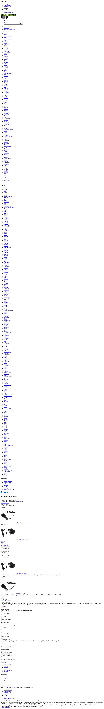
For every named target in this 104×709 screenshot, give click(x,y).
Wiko (5, 473)
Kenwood (6, 250)
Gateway (6, 383)
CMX (5, 367)
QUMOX (6, 224)
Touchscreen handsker (9, 207)
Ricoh (5, 448)
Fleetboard (6, 327)
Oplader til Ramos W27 (22, 539)
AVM (5, 291)
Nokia (5, 427)
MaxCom (6, 281)
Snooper (6, 255)
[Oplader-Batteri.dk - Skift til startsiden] (9, 18)
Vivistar (5, 215)
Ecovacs (6, 232)
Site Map (6, 671)
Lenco (5, 412)
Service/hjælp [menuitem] (7, 7)
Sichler (5, 235)
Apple (5, 346)
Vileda (5, 229)
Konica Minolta (7, 408)
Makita (5, 319)
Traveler (6, 469)
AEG (5, 213)
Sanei (5, 452)
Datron (5, 192)
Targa (5, 203)
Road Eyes (6, 262)
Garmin (5, 382)
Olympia (6, 283)
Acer (5, 334)
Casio (5, 364)
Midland (6, 254)
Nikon (5, 426)
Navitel (5, 265)
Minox (5, 422)
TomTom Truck (7, 466)
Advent (5, 186)
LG (4, 414)
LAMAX (6, 253)
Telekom (6, 244)
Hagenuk (6, 269)
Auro (5, 273)
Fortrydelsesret (7, 6)
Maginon (6, 416)
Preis (2, 549)
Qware (5, 442)
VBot (5, 237)
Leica (5, 411)
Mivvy (5, 195)
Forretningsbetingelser (9, 12)
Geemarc (6, 279)
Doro (5, 277)
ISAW (5, 400)
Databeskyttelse (7, 5)
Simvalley (6, 284)
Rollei (5, 449)
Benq (5, 357)
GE (4, 308)
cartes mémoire (7, 247)
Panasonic (6, 433)
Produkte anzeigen (5, 546)
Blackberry (6, 360)
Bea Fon (6, 275)
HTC (5, 393)
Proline (5, 200)
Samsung (6, 451)
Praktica (6, 441)
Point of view (7, 438)
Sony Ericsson (7, 459)
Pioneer (5, 257)
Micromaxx (6, 419)
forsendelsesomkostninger (9, 687)
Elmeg (5, 211)
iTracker (6, 258)
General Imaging (8, 385)
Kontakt (6, 9)
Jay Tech (6, 401)
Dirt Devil (6, 230)
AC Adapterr (7, 297)
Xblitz (5, 251)
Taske (5, 462)
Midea (5, 233)
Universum (6, 298)
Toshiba (5, 467)
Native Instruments (8, 310)
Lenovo (5, 193)
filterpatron (6, 290)
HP (4, 391)
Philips (5, 437)
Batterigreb (6, 225)
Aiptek (5, 339)
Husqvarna (6, 266)
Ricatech (6, 447)
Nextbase (6, 264)
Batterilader (6, 354)
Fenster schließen (5, 503)
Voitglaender (7, 471)
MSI (5, 185)
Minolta (5, 420)
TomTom (6, 464)
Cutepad (6, 371)
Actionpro (6, 335)
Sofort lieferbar (4, 548)
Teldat (5, 295)
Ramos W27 (10, 445)
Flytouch (6, 379)
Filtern (2, 542)
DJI (4, 330)
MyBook (6, 197)
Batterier (6, 353)
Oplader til (8, 600)
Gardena (6, 268)
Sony (5, 458)
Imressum (6, 8)
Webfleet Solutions (8, 303)
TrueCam (6, 248)
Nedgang (3, 707)
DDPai (5, 259)
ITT (5, 280)
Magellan (6, 331)
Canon (5, 363)
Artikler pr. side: (4, 558)
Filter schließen (4, 545)
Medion (5, 418)
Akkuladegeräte (7, 332)
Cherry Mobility (7, 365)
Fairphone (6, 374)
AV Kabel (6, 349)
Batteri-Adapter (7, 352)
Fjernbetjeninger (7, 376)
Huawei (5, 394)
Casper (5, 189)
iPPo (5, 398)
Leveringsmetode (8, 10)
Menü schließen (7, 180)
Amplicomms (7, 292)
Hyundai (6, 397)
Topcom (6, 287)
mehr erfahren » (20, 501)
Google (5, 389)
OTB (7, 555)
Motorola (6, 423)
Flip (5, 378)
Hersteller (3, 552)
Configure (7, 707)
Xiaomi (5, 305)
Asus (5, 347)
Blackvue (6, 316)
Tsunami (6, 204)
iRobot (5, 228)
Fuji (5, 380)
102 (8, 551)
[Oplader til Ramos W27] (8, 539)
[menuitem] (53, 4)
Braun (5, 312)
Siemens (6, 208)
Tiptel (5, 286)
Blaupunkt (6, 361)
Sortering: (3, 543)
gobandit (6, 387)
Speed (5, 460)
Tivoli (5, 299)
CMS (5, 191)
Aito (5, 341)
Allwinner (6, 343)
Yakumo (6, 474)
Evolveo (6, 221)
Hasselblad (6, 218)
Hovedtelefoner (7, 206)
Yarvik (5, 475)
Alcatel (5, 342)
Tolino (5, 463)
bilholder (6, 302)
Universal (6, 321)
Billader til (3, 600)
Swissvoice (6, 214)
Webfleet (6, 324)
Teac (5, 301)
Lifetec (5, 415)
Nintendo (6, 309)
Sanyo (5, 453)
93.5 (4, 551)
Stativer (5, 239)
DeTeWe (6, 243)
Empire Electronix (8, 372)
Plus (5, 199)
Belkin (5, 276)
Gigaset (5, 386)
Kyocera (6, 409)
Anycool (6, 270)
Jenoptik (6, 403)
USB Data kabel (8, 470)
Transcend (6, 317)
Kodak (5, 405)
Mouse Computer (8, 196)
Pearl (5, 434)
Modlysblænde (7, 320)
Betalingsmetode (8, 4)
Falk (5, 375)
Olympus (6, 429)
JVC (5, 404)
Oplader (6, 430)
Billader (5, 217)
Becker (5, 356)
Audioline (6, 272)
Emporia (6, 294)
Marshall (6, 328)
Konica (5, 407)
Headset (6, 242)
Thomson (6, 246)
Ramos (5, 444)
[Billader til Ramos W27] (8, 522)
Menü (5, 20)
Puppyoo (6, 236)
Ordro (5, 431)
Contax (5, 369)
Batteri (5, 210)
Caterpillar (6, 288)
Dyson (5, 313)
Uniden (5, 306)
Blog (5, 678)
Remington (6, 314)
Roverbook (6, 202)
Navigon (6, 425)
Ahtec (5, 188)
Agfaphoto (6, 338)
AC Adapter (7, 226)
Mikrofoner (6, 323)
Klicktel (5, 325)
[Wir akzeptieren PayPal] (4, 492)
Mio (5, 261)
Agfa (5, 336)
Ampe (5, 345)
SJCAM (6, 222)
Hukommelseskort (8, 396)
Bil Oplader (6, 358)
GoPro (5, 390)
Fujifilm (5, 219)
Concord (6, 368)
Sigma (5, 455)
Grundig (6, 240)
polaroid (6, 440)
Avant (5, 350)
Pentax (5, 436)
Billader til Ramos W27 (21, 522)
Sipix (5, 456)
